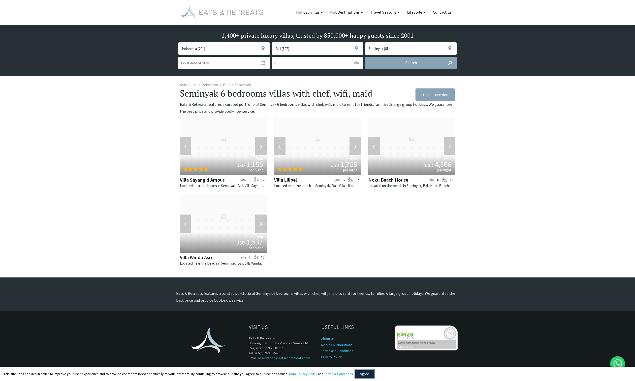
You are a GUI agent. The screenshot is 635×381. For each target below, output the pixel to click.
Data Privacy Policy (303, 374)
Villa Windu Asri (196, 257)
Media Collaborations (336, 345)
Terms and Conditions (337, 351)
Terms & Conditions (338, 374)
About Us (328, 338)
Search (411, 62)
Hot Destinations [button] (345, 12)
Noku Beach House (388, 180)
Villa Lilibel (285, 180)
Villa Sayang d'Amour (202, 180)
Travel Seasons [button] (383, 12)
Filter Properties (435, 94)
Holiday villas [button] (308, 12)
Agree (364, 374)
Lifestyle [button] (415, 12)
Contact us (442, 12)
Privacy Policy (331, 357)
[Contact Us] (617, 363)
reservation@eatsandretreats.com (284, 358)
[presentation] (185, 146)
